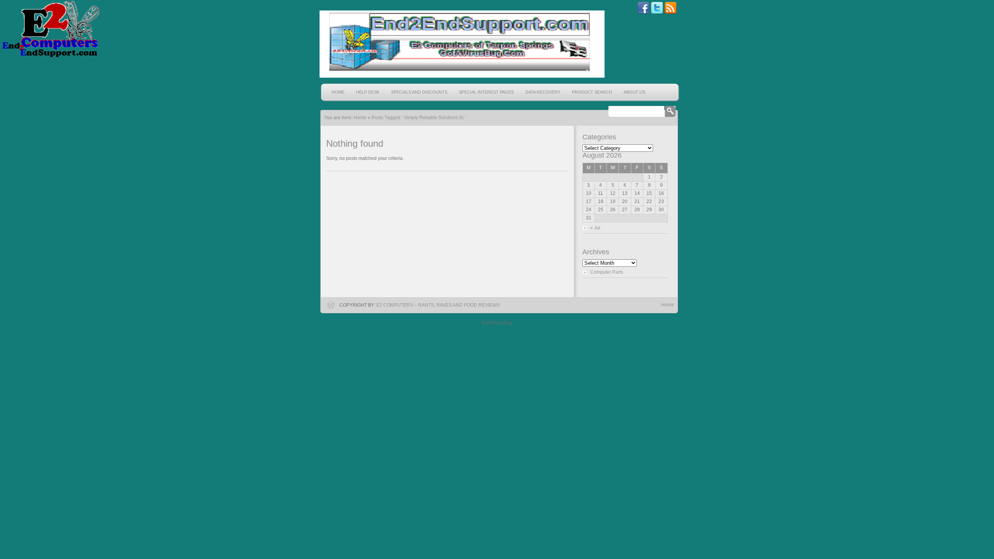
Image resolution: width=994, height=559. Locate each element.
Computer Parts (606, 272)
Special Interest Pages (486, 92)
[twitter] (657, 13)
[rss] (670, 13)
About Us (634, 92)
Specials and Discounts (419, 92)
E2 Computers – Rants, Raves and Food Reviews (438, 305)
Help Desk (367, 92)
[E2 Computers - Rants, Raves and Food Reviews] (461, 44)
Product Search (592, 92)
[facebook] (643, 13)
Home (338, 92)
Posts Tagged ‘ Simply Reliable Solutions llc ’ (419, 117)
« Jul (595, 228)
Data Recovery (542, 92)
